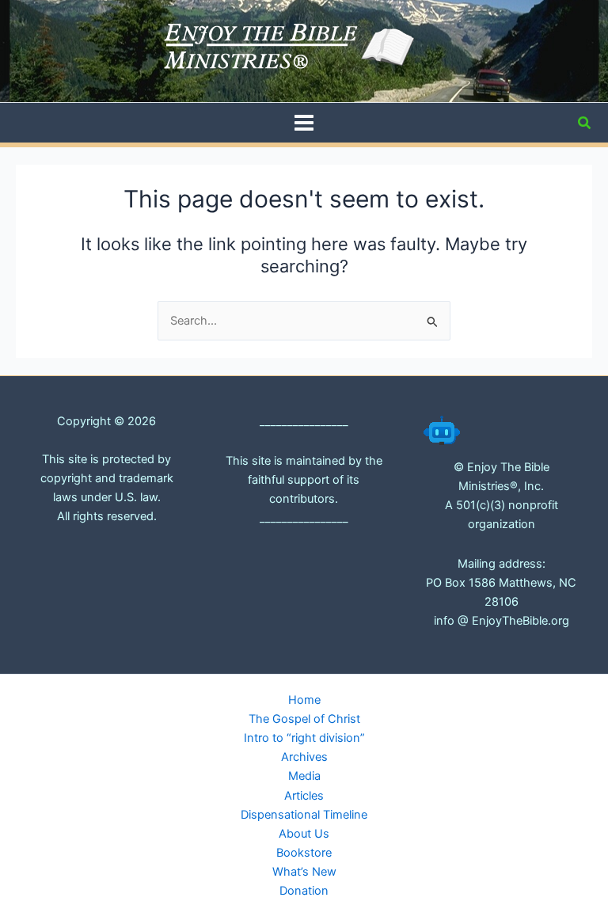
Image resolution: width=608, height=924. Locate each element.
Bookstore (304, 853)
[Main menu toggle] (304, 123)
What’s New (304, 872)
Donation (304, 891)
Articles (304, 796)
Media (304, 776)
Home (304, 700)
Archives (304, 757)
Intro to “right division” (304, 738)
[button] (585, 123)
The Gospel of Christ (304, 719)
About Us (304, 834)
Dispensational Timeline (304, 815)
